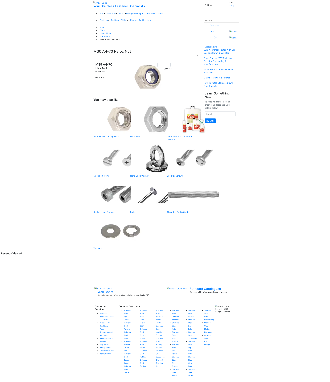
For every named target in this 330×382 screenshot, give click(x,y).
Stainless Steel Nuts (143, 313)
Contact (102, 13)
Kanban (135, 13)
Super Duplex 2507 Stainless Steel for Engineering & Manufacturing (218, 61)
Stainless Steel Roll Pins (143, 354)
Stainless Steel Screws (143, 344)
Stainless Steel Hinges (175, 372)
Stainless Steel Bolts (127, 335)
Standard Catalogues (205, 289)
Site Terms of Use (107, 351)
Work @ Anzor (105, 354)
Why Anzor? (112, 13)
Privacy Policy (105, 348)
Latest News (211, 46)
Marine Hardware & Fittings (217, 77)
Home (101, 27)
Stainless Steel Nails (175, 326)
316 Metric (105, 36)
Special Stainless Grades (151, 13)
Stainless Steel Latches (191, 313)
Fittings (124, 20)
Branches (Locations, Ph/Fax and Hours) (107, 317)
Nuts (102, 30)
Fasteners (104, 20)
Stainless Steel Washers (127, 369)
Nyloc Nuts (105, 33)
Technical (122, 13)
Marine (133, 20)
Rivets (158, 323)
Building (115, 20)
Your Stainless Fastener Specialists (119, 6)
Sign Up (210, 121)
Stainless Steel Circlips (143, 363)
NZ (232, 5)
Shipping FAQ (105, 323)
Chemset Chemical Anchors (159, 363)
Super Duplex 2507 (142, 323)
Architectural (145, 20)
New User (214, 25)
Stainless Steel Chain (191, 372)
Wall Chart (105, 292)
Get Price (168, 69)
